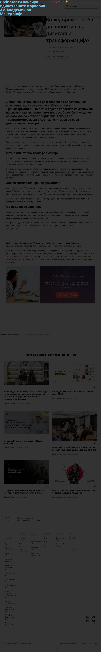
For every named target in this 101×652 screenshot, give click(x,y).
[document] (50, 326)
